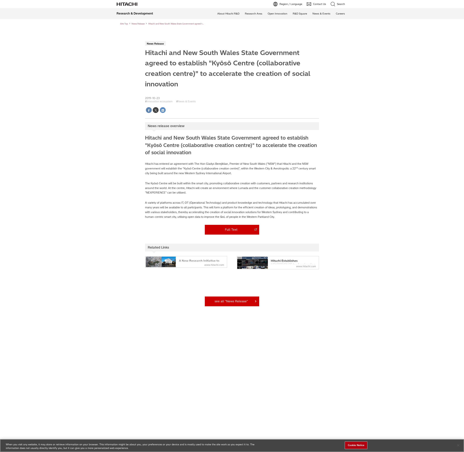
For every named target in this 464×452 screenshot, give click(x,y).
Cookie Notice (356, 445)
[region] (232, 445)
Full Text (231, 229)
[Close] (458, 445)
